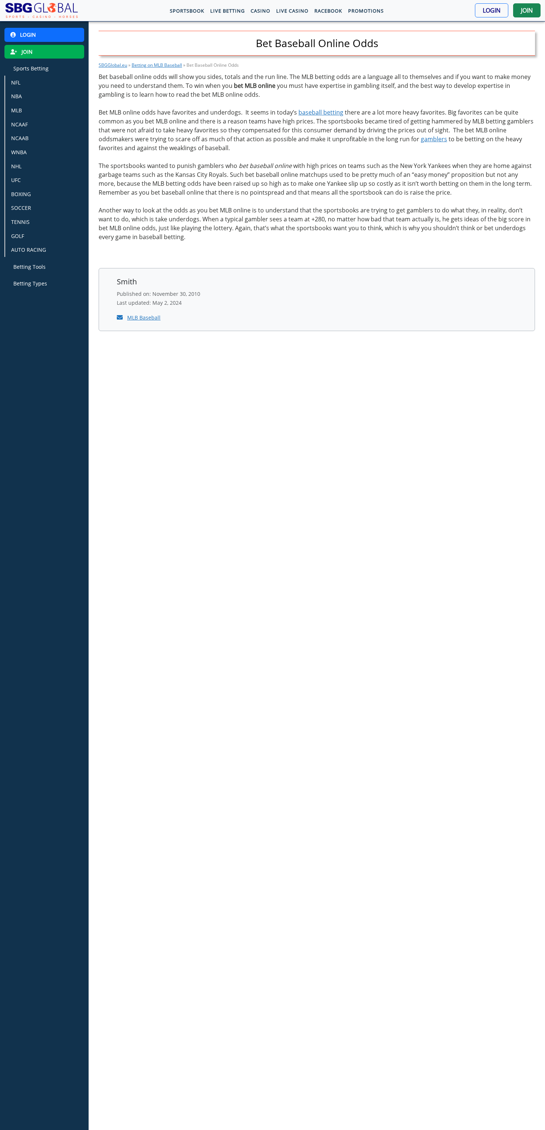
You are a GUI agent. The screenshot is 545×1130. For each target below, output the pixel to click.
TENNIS (20, 221)
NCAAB (20, 138)
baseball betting (320, 112)
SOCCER (21, 207)
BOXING (21, 194)
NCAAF (19, 124)
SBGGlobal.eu (113, 65)
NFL (15, 82)
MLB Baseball (144, 317)
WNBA (19, 152)
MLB (16, 110)
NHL (16, 165)
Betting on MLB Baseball (157, 65)
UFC (16, 180)
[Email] (120, 317)
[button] (491, 10)
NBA (16, 96)
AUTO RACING (28, 249)
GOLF (17, 235)
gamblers (434, 139)
